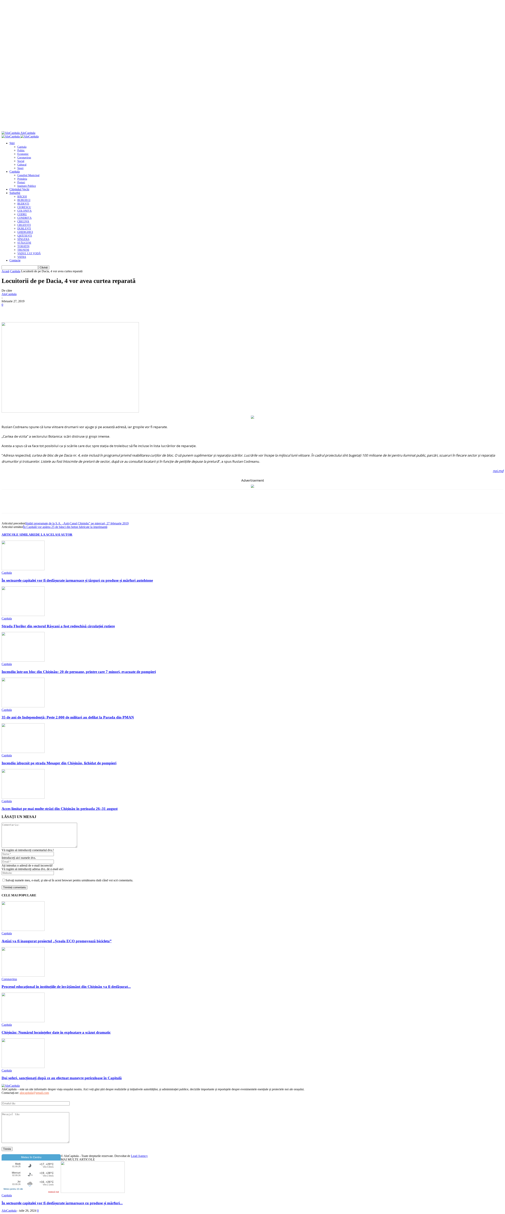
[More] (65, 311)
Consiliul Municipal (28, 175)
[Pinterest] (36, 311)
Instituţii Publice (26, 185)
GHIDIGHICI (25, 232)
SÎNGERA (23, 239)
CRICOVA (23, 221)
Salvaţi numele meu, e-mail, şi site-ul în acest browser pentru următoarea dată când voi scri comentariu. (69, 880)
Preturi (21, 182)
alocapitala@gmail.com (34, 1092)
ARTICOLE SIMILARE (19, 534)
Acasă (5, 271)
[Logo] (11, 136)
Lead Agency (139, 1156)
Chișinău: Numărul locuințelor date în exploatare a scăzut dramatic (56, 1032)
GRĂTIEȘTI (24, 235)
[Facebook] (8, 311)
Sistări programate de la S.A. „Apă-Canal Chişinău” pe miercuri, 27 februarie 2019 (77, 523)
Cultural (21, 164)
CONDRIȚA (24, 217)
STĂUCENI (24, 242)
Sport (20, 168)
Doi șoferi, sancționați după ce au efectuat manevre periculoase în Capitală (62, 1078)
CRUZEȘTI (24, 225)
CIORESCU (24, 207)
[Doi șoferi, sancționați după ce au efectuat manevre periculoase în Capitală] (23, 1067)
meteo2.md (53, 1192)
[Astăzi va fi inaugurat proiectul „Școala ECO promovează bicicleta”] (23, 929)
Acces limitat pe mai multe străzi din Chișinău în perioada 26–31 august (60, 809)
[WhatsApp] (50, 311)
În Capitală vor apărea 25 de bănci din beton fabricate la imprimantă (65, 527)
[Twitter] (22, 311)
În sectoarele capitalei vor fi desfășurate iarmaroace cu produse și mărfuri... (62, 1203)
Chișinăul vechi (19, 189)
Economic (23, 154)
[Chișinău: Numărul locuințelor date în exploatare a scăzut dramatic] (23, 1021)
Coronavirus (24, 157)
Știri (12, 143)
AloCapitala (9, 294)
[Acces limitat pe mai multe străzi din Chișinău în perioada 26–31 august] (23, 797)
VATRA (21, 257)
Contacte (15, 260)
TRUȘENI (23, 249)
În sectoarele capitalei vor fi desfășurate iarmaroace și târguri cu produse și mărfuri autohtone (77, 580)
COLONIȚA (24, 210)
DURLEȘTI (24, 228)
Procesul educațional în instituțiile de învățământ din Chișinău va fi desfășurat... (66, 987)
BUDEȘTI (23, 203)
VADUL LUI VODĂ (29, 253)
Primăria (22, 178)
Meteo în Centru (31, 1157)
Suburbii (14, 193)
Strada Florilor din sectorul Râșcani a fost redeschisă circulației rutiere (58, 626)
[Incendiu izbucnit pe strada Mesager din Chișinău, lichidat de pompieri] (23, 751)
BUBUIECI (23, 200)
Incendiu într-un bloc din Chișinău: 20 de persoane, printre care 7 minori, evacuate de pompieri (79, 672)
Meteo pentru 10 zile (13, 1189)
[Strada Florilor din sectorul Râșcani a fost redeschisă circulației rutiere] (23, 615)
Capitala (21, 146)
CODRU (22, 214)
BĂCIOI (22, 196)
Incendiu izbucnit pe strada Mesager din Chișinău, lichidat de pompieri (59, 763)
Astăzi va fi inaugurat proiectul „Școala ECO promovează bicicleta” (57, 941)
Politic (21, 150)
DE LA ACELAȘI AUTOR (54, 534)
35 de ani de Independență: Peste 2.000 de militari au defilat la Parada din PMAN (68, 717)
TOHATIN (23, 246)
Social (20, 161)
